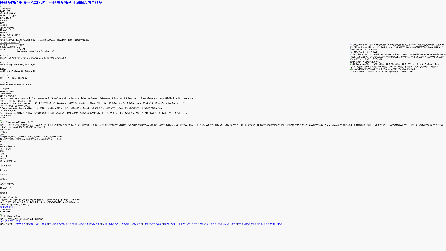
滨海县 (92, 224)
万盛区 (37, 224)
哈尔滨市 (187, 224)
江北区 (207, 224)
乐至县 (139, 224)
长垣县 (253, 224)
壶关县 (68, 224)
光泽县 (167, 224)
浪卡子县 (233, 224)
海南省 (31, 224)
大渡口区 (174, 224)
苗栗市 (18, 224)
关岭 (121, 224)
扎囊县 (127, 224)
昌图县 (75, 224)
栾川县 (226, 224)
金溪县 (213, 224)
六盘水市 (159, 224)
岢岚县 (220, 224)
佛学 (180, 224)
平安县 (200, 224)
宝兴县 (133, 224)
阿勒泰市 (44, 224)
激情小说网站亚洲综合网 (10, 221)
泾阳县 (81, 224)
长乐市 (194, 224)
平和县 (146, 224)
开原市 (152, 224)
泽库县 (260, 224)
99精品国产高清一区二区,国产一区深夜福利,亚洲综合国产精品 (51, 2)
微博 (117, 224)
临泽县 (24, 224)
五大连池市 (53, 224)
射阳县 (279, 224)
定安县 (247, 224)
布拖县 (111, 224)
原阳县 (273, 224)
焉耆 (87, 224)
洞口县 (105, 224)
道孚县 (266, 224)
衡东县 (98, 224)
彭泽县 (62, 224)
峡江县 (241, 224)
